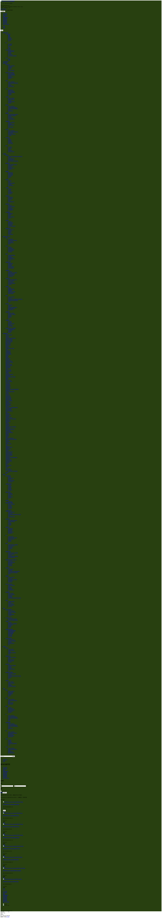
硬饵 (7, 600)
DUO (9, 317)
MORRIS (7, 404)
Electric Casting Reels (12, 618)
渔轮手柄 (10, 634)
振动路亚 (8, 592)
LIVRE (7, 392)
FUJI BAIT (10, 192)
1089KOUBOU (11, 601)
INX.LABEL (8, 380)
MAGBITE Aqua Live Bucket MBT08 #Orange (11, 848)
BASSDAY (10, 528)
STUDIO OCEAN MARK (11, 439)
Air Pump (10, 44)
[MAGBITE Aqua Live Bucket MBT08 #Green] (13, 824)
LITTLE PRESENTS (10, 391)
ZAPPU (7, 472)
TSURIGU (8, 456)
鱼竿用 (7, 129)
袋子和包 (8, 64)
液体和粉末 (5, 333)
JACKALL (8, 383)
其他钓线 (8, 204)
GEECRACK (8, 371)
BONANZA (8, 345)
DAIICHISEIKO (11, 74)
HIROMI (10, 264)
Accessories (8, 34)
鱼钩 (7, 295)
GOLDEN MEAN (9, 374)
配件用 (7, 105)
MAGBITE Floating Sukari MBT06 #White (11, 881)
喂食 (9, 36)
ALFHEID (10, 548)
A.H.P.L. (10, 602)
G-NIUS (10, 615)
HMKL (7, 377)
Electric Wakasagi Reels (13, 620)
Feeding (9, 52)
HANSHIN (8, 375)
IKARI (7, 379)
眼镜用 (7, 113)
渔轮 (4, 608)
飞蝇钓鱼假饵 (9, 484)
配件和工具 (5, 32)
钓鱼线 (4, 153)
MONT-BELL (8, 402)
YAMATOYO (8, 465)
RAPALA (10, 501)
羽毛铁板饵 (8, 475)
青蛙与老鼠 (8, 492)
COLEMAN (10, 710)
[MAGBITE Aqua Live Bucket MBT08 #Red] (12, 857)
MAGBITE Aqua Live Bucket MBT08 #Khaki (11, 837)
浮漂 (7, 237)
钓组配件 (8, 320)
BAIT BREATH (11, 273)
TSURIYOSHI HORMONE (11, 457)
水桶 (7, 88)
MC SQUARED (9, 400)
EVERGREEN (11, 124)
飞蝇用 (7, 187)
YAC (7, 464)
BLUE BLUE (11, 478)
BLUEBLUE (11, 531)
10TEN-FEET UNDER (13, 544)
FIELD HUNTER (9, 362)
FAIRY (9, 488)
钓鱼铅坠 (8, 270)
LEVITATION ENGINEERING (12, 389)
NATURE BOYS (9, 410)
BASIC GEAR (11, 70)
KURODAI (10, 624)
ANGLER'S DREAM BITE (14, 571)
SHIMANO (8, 430)
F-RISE (9, 524)
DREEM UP (10, 77)
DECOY (10, 205)
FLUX (7, 368)
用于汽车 (10, 39)
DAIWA (10, 76)
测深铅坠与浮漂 (11, 291)
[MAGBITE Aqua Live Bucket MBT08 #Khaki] (13, 835)
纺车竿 (7, 680)
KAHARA (8, 385)
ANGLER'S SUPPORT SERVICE (15, 156)
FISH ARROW (9, 364)
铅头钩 (7, 303)
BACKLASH (11, 86)
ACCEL (10, 321)
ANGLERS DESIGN (12, 107)
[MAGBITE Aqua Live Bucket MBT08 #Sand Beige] (14, 868)
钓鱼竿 (4, 646)
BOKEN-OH (11, 708)
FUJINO (10, 193)
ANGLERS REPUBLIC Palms (14, 514)
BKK (9, 701)
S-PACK (7, 423)
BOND (7, 346)
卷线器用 (8, 121)
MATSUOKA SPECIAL (13, 161)
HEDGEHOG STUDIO (10, 376)
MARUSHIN (8, 399)
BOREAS (10, 533)
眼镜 (7, 706)
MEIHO (9, 102)
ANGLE (10, 68)
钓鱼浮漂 (8, 278)
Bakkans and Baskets (10, 72)
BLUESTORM (11, 735)
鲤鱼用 (7, 179)
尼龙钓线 (8, 195)
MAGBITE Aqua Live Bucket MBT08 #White (11, 804)
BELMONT (10, 90)
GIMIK (7, 372)
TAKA (7, 442)
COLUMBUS (8, 354)
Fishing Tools (8, 49)
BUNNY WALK (11, 709)
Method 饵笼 (10, 293)
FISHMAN (8, 366)
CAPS (9, 190)
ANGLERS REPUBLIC (13, 83)
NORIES (7, 416)
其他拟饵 (8, 519)
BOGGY (10, 324)
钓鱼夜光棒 (8, 262)
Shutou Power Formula (12, 471)
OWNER (10, 251)
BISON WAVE (11, 91)
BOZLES (10, 225)
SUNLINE (8, 441)
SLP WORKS (8, 431)
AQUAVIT (10, 494)
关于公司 (5, 13)
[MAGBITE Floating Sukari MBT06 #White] (12, 879)
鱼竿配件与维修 (9, 672)
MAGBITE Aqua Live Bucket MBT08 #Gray (11, 815)
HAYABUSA (11, 159)
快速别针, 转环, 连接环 (11, 328)
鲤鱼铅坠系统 (11, 289)
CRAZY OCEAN (11, 134)
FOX (9, 126)
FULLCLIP (10, 117)
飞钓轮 (7, 621)
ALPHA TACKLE (12, 612)
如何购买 (5, 14)
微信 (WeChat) (6, 24)
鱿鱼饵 (7, 576)
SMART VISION (9, 432)
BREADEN (10, 133)
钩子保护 (8, 137)
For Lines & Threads (12, 55)
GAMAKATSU (11, 101)
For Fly (9, 40)
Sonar (9, 48)
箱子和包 (5, 63)
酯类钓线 (8, 163)
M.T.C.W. (8, 395)
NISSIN (9, 625)
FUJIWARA (10, 234)
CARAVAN (8, 350)
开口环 (9, 332)
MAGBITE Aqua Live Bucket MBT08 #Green (11, 826)
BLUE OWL (10, 702)
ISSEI (9, 243)
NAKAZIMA (11, 267)
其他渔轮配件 (11, 632)
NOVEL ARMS (9, 417)
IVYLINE (8, 382)
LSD (9, 744)
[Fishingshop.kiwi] (4, 1)
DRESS (9, 78)
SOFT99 (7, 434)
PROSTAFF (8, 421)
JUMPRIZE (8, 384)
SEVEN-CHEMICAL (10, 429)
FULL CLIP (10, 127)
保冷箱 (7, 96)
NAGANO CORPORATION (12, 407)
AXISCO (10, 85)
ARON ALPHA (9, 339)
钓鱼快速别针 (11, 329)
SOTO (7, 437)
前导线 (7, 220)
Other (9, 47)
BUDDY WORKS (12, 115)
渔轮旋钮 (10, 636)
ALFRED (10, 66)
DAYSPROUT (11, 168)
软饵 (7, 543)
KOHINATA (8, 387)
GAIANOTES (9, 370)
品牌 (4, 16)
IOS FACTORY (9, 381)
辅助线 (7, 155)
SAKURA (8, 424)
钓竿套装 (8, 664)
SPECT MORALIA (10, 438)
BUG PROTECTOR (10, 348)
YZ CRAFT (8, 468)
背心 (7, 746)
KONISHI (8, 388)
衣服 (4, 688)
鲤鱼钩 (9, 287)
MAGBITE (4, 791)
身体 (7, 698)
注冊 (4, 27)
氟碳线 (7, 171)
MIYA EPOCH (11, 266)
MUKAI (7, 406)
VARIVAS (8, 462)
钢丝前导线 (8, 228)
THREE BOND (9, 447)
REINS (7, 422)
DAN (9, 177)
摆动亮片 (8, 567)
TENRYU (8, 446)
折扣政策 (5, 21)
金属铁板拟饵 (9, 510)
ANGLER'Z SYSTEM (12, 572)
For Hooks (10, 54)
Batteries (10, 45)
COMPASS (10, 693)
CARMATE (8, 351)
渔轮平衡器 (10, 633)
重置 (2, 792)
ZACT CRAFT (9, 469)
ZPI (6, 473)
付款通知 (5, 18)
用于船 (9, 37)
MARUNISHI (8, 398)
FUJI (9, 678)
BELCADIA (8, 342)
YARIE (7, 466)
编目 (2, 30)
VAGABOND (8, 459)
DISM (7, 356)
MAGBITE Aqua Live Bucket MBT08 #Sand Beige (12, 870)
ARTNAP (10, 150)
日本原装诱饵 (11, 1)
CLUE (9, 498)
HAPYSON (10, 241)
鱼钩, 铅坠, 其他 (6, 236)
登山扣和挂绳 (11, 51)
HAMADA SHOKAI (12, 240)
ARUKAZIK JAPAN (12, 164)
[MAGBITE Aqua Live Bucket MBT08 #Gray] (13, 813)
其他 (9, 59)
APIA (9, 69)
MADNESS (8, 396)
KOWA (9, 741)
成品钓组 (8, 311)
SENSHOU (8, 427)
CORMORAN (11, 589)
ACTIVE (10, 147)
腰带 (7, 690)
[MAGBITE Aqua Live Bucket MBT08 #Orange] (13, 846)
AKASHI (10, 493)
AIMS (9, 651)
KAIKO (9, 259)
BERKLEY (10, 172)
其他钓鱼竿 (8, 656)
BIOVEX (10, 530)
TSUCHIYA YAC (9, 451)
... (8, 41)
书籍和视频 (5, 61)
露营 (9, 35)
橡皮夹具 (8, 527)
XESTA (7, 463)
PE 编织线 (8, 212)
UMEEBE (8, 458)
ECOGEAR (8, 358)
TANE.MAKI (8, 443)
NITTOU (7, 414)
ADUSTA (10, 305)
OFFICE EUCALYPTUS (11, 418)
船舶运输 (5, 20)
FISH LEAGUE (9, 365)
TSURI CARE (9, 452)
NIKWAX (8, 413)
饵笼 (7, 254)
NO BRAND (8, 415)
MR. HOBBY (8, 405)
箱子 (7, 80)
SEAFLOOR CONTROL (11, 426)
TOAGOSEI (8, 449)
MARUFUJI (10, 185)
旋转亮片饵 (8, 551)
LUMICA (10, 265)
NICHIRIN (10, 209)
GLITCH (7, 373)
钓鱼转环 (10, 330)
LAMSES (10, 742)
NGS (7, 412)
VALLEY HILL (9, 460)
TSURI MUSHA (9, 454)
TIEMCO (7, 448)
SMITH (7, 433)
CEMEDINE (8, 352)
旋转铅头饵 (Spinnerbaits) (11, 559)
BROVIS (10, 588)
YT (6, 467)
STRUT (7, 440)
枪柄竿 (7, 647)
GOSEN (10, 169)
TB (6, 444)
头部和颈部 (8, 722)
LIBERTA (8, 390)
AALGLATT (11, 229)
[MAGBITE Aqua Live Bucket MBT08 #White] (13, 802)
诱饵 (4, 474)
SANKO (7, 425)
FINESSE (10, 142)
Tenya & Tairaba (9, 584)
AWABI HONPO (9, 340)
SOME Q (7, 435)
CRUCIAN (10, 165)
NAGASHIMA (9, 408)
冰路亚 (7, 500)
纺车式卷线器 (9, 638)
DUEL (9, 157)
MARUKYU (8, 397)
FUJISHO (10, 489)
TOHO (7, 450)
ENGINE (7, 359)
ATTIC (9, 477)
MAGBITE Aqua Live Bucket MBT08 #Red (11, 859)
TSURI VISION (9, 455)
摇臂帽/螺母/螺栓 (12, 630)
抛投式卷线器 (9, 609)
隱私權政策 (5, 17)
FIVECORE (8, 367)
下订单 (7, 916)
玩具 (9, 60)
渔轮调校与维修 (9, 629)
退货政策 (5, 22)
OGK (9, 670)
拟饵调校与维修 (9, 502)
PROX (9, 627)
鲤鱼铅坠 (10, 290)
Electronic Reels (9, 617)
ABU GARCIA (11, 65)
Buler (7, 246)
